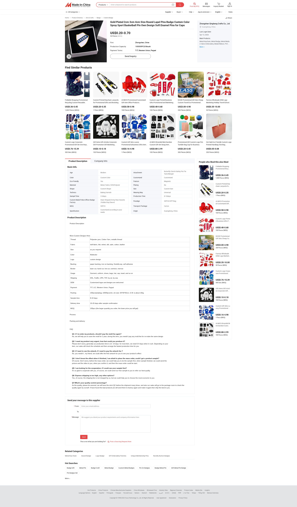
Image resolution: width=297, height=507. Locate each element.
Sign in (229, 6)
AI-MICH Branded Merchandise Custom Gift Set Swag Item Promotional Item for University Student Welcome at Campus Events (223, 324)
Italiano (137, 493)
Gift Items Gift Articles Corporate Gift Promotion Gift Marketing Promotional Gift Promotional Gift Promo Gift (223, 289)
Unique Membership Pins (140, 456)
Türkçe (194, 493)
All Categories (73, 12)
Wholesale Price (152, 490)
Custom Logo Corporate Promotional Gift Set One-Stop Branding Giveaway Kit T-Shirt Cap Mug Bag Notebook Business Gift (223, 272)
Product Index (188, 490)
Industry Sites (163, 490)
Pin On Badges (144, 468)
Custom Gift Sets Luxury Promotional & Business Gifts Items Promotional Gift (223, 307)
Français (118, 493)
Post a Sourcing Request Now (119, 441)
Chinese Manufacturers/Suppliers (120, 490)
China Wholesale (139, 490)
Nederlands (153, 493)
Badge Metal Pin (160, 468)
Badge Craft (95, 468)
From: (76, 406)
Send (84, 437)
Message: (75, 417)
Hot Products (91, 490)
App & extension (204, 12)
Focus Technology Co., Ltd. (133, 498)
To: (78, 411)
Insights (207, 490)
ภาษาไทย (186, 493)
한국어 (167, 493)
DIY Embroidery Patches (117, 456)
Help (190, 12)
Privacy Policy (183, 498)
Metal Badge (109, 468)
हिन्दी (179, 493)
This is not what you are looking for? (93, 441)
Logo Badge (100, 456)
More (201, 47)
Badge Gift (70, 468)
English (94, 493)
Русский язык (127, 493)
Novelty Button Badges (161, 456)
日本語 (174, 493)
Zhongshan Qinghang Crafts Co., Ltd (215, 23)
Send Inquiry (130, 56)
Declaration (172, 498)
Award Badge (86, 456)
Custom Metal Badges (126, 468)
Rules (230, 12)
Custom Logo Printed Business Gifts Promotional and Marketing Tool (223, 220)
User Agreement (161, 498)
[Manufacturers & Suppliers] (77, 4)
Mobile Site (198, 490)
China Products (103, 490)
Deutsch (144, 493)
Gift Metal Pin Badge (178, 468)
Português (110, 493)
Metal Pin (82, 468)
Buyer (179, 12)
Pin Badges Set (72, 473)
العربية (161, 493)
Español (101, 493)
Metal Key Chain (71, 456)
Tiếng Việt (201, 493)
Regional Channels (176, 490)
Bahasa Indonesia (212, 493)
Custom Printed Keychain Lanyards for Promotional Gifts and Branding (223, 185)
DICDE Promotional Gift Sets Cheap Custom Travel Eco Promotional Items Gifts (223, 237)
